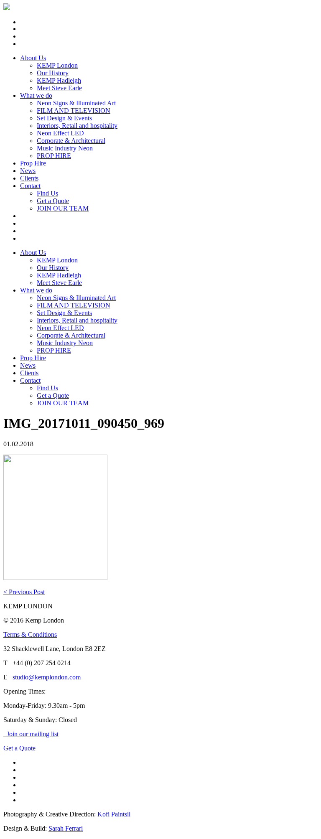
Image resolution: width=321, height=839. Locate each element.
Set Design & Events (64, 118)
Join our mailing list (31, 733)
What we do (36, 95)
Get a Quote (53, 200)
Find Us (47, 193)
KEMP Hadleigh (59, 80)
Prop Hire (33, 163)
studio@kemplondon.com (47, 677)
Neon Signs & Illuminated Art (76, 103)
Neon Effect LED (60, 133)
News (28, 170)
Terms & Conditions (30, 634)
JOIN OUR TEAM (63, 208)
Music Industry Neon (65, 148)
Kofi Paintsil (113, 814)
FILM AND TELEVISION (73, 110)
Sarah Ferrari (65, 828)
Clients (29, 178)
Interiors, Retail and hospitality (77, 125)
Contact (30, 185)
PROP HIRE (54, 155)
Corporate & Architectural (71, 140)
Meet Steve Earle (59, 88)
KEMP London (57, 65)
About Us (33, 57)
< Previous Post (24, 591)
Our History (53, 72)
